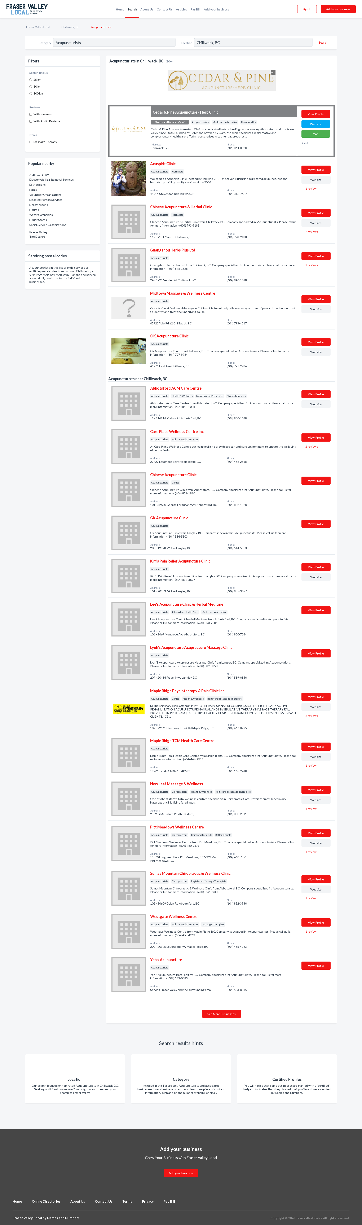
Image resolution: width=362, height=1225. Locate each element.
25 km (37, 79)
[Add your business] (181, 1168)
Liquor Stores (38, 220)
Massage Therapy (45, 142)
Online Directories (46, 1201)
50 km (37, 86)
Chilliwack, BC (70, 27)
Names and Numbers (63, 1218)
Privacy (148, 1201)
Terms (127, 1201)
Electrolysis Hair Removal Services (51, 179)
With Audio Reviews (47, 121)
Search (132, 9)
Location (186, 43)
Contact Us (165, 9)
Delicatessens (38, 204)
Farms (33, 189)
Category (45, 43)
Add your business (216, 9)
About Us (146, 9)
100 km (38, 93)
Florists (34, 209)
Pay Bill (195, 9)
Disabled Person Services (45, 199)
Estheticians (37, 184)
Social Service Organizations (47, 225)
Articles (181, 9)
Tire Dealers (37, 236)
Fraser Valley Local (38, 27)
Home (120, 9)
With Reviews (43, 114)
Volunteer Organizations (45, 194)
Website (315, 124)
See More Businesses (221, 1014)
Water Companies (41, 214)
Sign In (307, 9)
